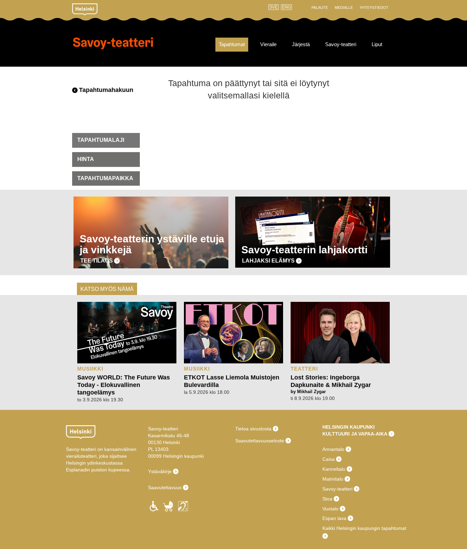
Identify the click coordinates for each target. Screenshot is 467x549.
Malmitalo (332, 479)
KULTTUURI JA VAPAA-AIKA (354, 434)
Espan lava (334, 518)
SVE (273, 7)
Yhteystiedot (374, 7)
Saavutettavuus (165, 487)
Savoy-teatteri (113, 47)
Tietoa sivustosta (253, 428)
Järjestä (301, 44)
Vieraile (268, 44)
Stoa (327, 498)
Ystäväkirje (160, 471)
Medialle (344, 7)
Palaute (319, 7)
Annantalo (333, 449)
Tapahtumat (232, 44)
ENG (286, 7)
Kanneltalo (333, 469)
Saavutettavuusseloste (259, 440)
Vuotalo (330, 508)
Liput (377, 44)
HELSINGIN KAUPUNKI (348, 427)
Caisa (328, 459)
